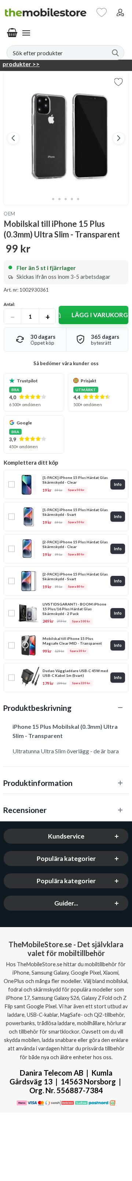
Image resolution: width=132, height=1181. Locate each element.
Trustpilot (27, 380)
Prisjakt (88, 380)
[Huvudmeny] (26, 33)
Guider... (66, 903)
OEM (9, 214)
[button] (13, 138)
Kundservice (66, 836)
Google (24, 422)
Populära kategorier (66, 858)
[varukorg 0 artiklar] (12, 33)
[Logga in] (120, 12)
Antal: (9, 304)
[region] (66, 708)
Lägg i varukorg (100, 315)
